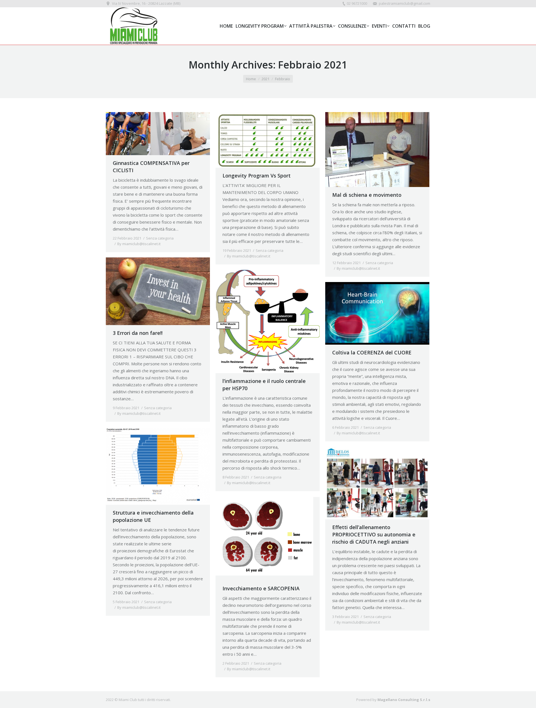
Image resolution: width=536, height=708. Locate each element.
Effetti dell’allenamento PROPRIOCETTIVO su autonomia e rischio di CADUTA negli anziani (373, 534)
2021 (265, 78)
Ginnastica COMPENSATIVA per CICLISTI (151, 167)
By (139, 243)
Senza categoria (160, 238)
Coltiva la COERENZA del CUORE (371, 352)
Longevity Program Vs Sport (256, 175)
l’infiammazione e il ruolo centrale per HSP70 (264, 385)
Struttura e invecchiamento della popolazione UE (153, 516)
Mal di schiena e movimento (366, 194)
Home (251, 78)
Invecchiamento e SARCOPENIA (261, 588)
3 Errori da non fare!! (137, 333)
